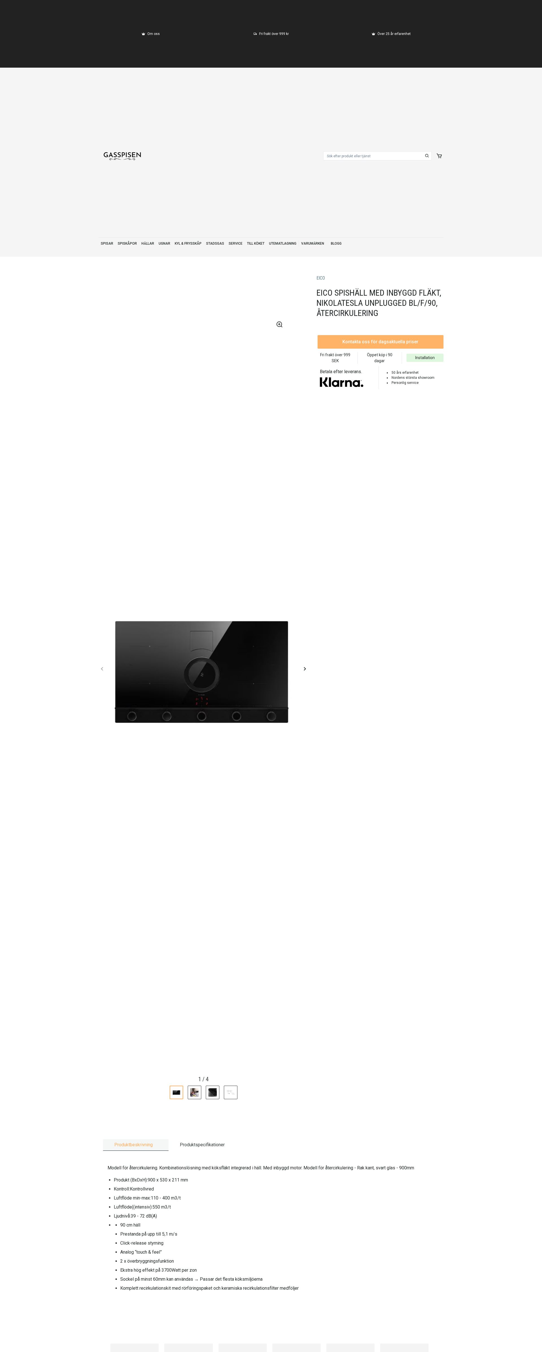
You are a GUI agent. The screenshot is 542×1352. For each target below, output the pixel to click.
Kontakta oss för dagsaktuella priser (380, 341)
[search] (427, 155)
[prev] (102, 669)
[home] (122, 155)
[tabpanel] (271, 1227)
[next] (304, 669)
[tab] (136, 1145)
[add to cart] (439, 156)
